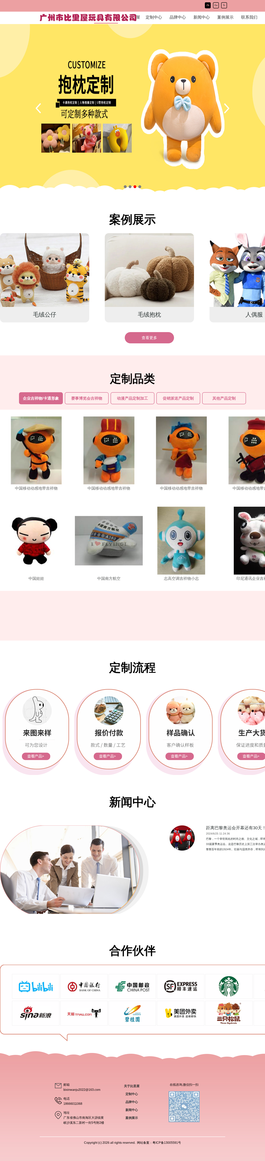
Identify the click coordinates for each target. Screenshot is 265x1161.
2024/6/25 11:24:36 (218, 833)
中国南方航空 (108, 578)
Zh (207, 5)
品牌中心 (178, 17)
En (216, 5)
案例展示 (225, 17)
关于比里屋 (131, 1086)
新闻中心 (201, 17)
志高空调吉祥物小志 (181, 578)
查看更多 (149, 338)
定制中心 (132, 1094)
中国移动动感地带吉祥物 (36, 488)
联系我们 (249, 17)
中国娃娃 (36, 578)
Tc (224, 5)
